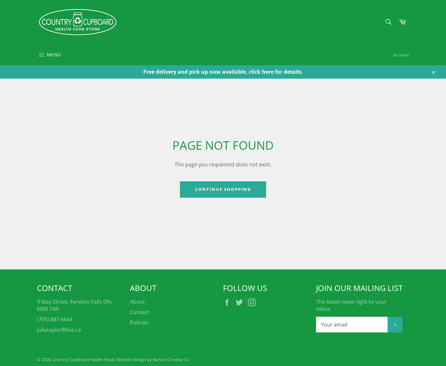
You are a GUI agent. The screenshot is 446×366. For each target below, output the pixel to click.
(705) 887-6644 (54, 319)
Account (401, 55)
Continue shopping (223, 189)
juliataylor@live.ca (59, 329)
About (137, 301)
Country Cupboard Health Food (83, 359)
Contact (139, 312)
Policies (139, 322)
